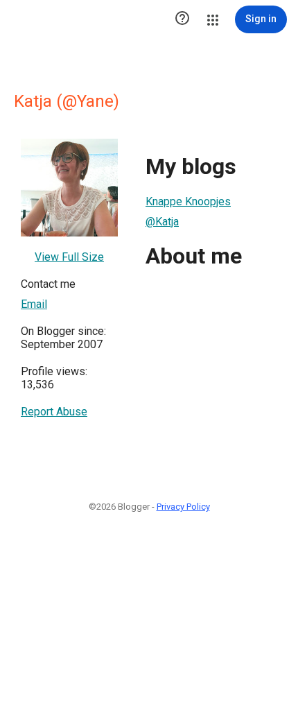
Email (34, 304)
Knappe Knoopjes (188, 201)
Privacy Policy (183, 506)
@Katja (162, 221)
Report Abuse (54, 411)
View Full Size (69, 257)
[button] (182, 19)
